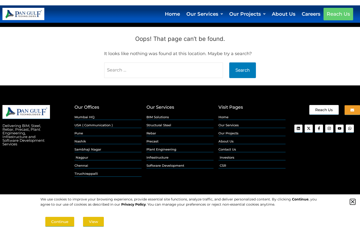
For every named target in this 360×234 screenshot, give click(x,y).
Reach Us (338, 14)
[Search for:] (163, 70)
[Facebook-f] (319, 129)
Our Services (202, 14)
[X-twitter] (309, 129)
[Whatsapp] (350, 129)
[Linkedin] (298, 129)
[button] (204, 14)
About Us (283, 14)
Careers (311, 14)
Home (172, 14)
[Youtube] (340, 129)
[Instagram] (329, 129)
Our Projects (245, 14)
